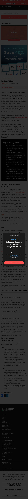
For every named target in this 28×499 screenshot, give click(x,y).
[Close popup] (24, 234)
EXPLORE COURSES (14, 263)
